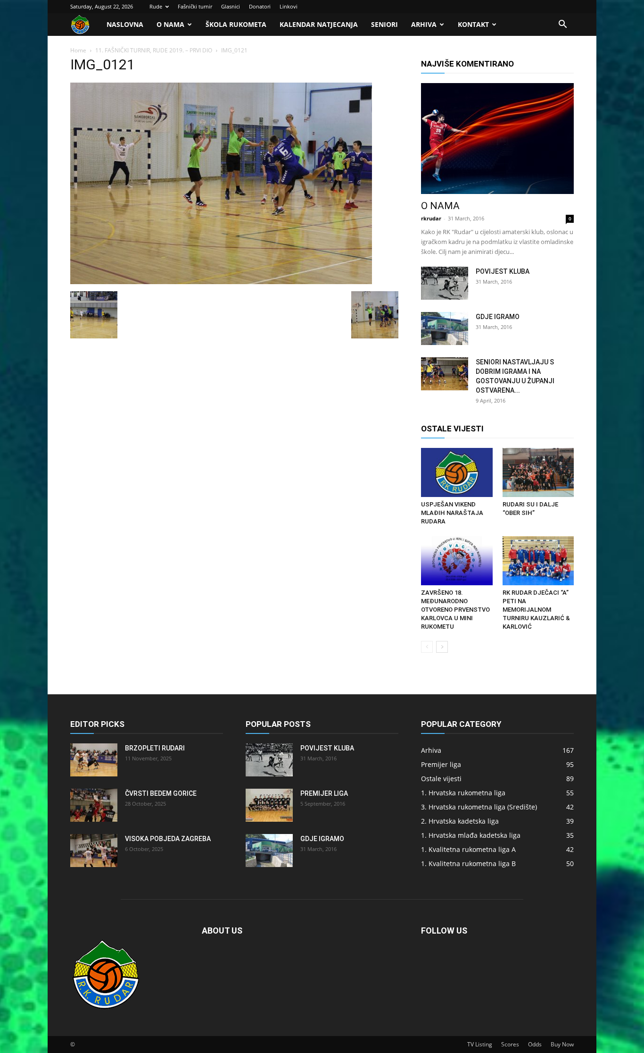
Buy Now (562, 1044)
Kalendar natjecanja (319, 24)
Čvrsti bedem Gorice (161, 793)
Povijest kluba (502, 271)
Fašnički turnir (195, 6)
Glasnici (230, 6)
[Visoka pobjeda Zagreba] (93, 850)
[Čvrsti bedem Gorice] (93, 805)
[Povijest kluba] (444, 283)
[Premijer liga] (269, 805)
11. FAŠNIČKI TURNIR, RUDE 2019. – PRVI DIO (153, 50)
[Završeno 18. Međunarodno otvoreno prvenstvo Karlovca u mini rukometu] (457, 560)
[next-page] (442, 647)
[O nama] (497, 138)
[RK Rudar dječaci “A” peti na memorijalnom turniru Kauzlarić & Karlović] (538, 560)
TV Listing (479, 1044)
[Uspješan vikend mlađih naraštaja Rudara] (457, 472)
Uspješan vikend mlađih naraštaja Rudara (452, 513)
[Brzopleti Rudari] (93, 759)
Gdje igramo (498, 316)
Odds (535, 1044)
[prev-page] (427, 647)
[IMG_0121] (221, 282)
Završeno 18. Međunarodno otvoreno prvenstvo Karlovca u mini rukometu (455, 609)
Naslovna (125, 24)
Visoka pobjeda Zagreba (168, 838)
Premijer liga (324, 793)
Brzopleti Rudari (155, 748)
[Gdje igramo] (444, 328)
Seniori (384, 24)
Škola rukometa (236, 24)
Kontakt (473, 24)
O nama (170, 24)
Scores (510, 1044)
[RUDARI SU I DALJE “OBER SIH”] (538, 472)
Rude (155, 6)
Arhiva (424, 24)
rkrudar (431, 218)
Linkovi (288, 6)
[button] (562, 25)
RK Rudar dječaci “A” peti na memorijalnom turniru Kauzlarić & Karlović (536, 609)
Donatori (260, 6)
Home (78, 50)
